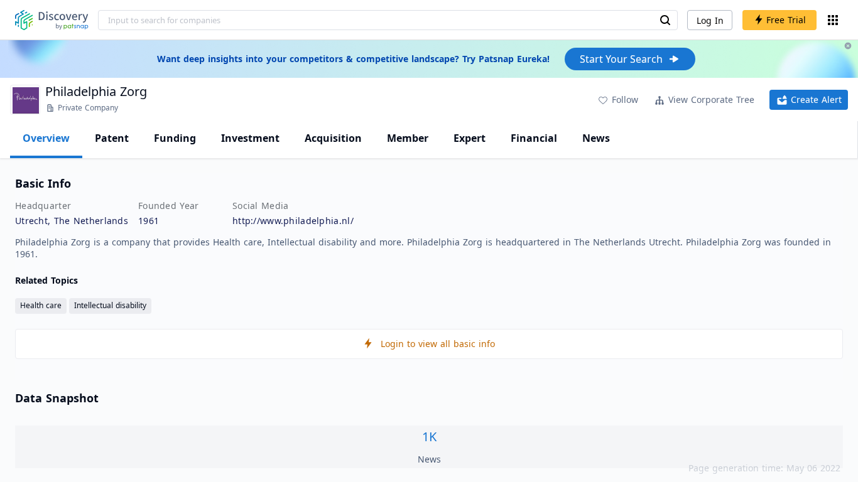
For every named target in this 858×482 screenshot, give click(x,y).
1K (429, 436)
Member (407, 138)
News (596, 138)
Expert (469, 138)
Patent (112, 138)
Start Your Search (621, 59)
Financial (534, 138)
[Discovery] (52, 20)
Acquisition (333, 138)
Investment (250, 138)
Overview (46, 138)
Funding (175, 138)
